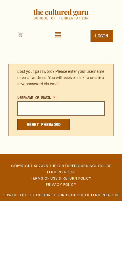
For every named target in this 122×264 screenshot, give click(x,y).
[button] (58, 35)
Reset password (43, 124)
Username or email (44, 97)
